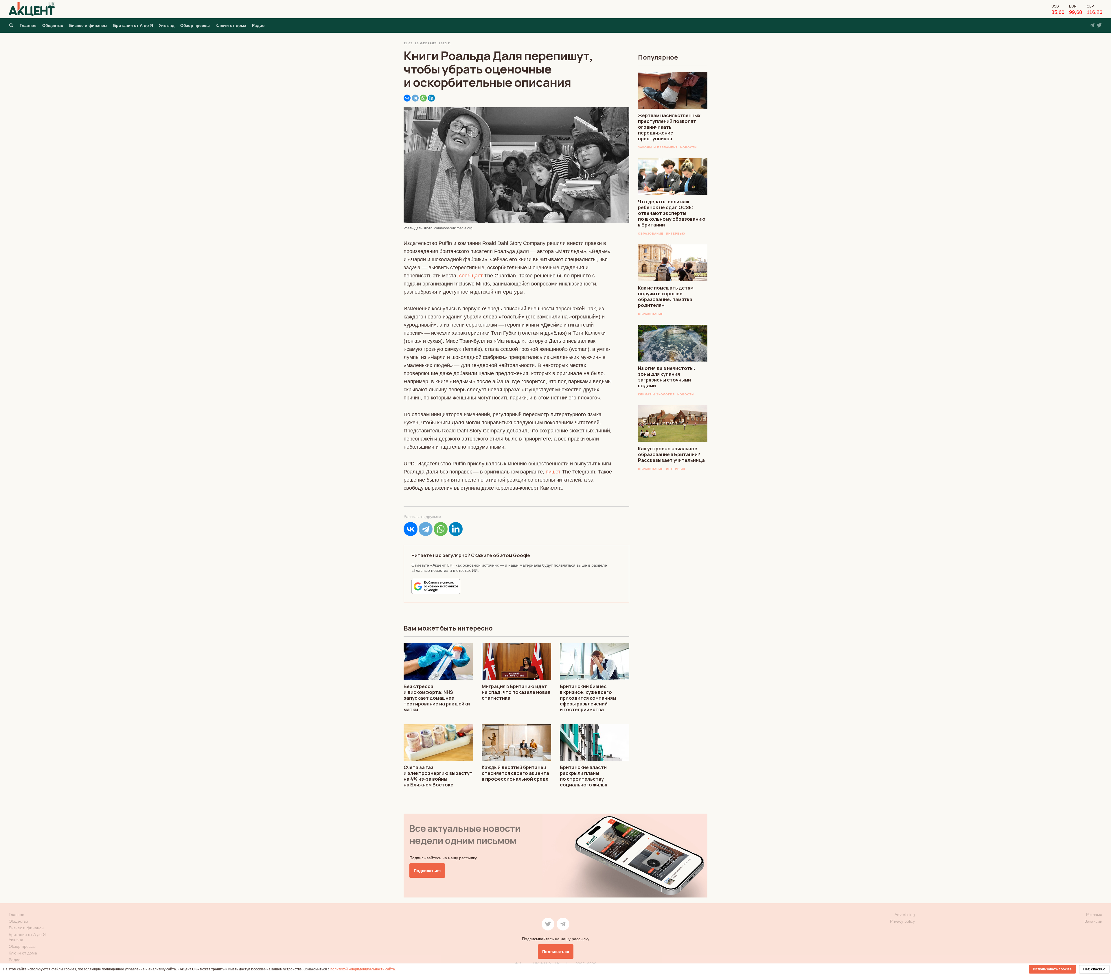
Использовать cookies (1052, 969)
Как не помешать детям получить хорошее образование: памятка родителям (666, 296)
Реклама (1094, 914)
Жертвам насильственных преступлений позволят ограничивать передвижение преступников (669, 127)
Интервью (675, 233)
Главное (28, 25)
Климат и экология (656, 394)
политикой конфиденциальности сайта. (363, 969)
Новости (688, 147)
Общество (52, 25)
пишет (553, 472)
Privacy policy (902, 921)
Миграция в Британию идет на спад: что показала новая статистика (516, 692)
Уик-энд (166, 25)
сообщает (471, 276)
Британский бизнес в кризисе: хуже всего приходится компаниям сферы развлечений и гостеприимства (588, 698)
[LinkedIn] (431, 98)
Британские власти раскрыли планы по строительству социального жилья (583, 776)
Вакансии (1093, 921)
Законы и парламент (658, 147)
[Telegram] (415, 98)
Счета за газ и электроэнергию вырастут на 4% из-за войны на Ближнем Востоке (438, 776)
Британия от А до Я (133, 25)
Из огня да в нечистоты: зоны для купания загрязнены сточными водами (666, 377)
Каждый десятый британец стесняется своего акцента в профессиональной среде (515, 773)
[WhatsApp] (423, 98)
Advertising (905, 914)
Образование (650, 233)
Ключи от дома (231, 25)
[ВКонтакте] (407, 98)
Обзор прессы (195, 25)
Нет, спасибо (1094, 969)
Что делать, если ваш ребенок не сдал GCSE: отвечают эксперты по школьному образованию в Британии (671, 213)
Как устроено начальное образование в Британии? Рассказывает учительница (671, 454)
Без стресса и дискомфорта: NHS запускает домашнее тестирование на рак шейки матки (437, 698)
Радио (258, 25)
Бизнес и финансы (88, 25)
